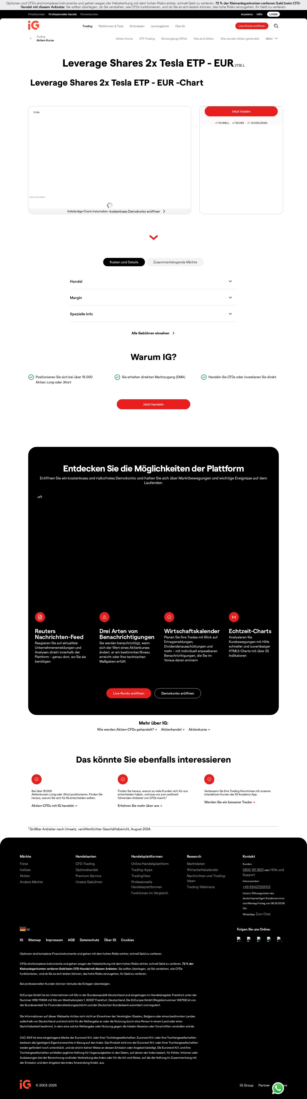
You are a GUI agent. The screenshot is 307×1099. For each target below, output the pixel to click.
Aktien (25, 876)
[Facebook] (259, 939)
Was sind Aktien (204, 38)
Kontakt (249, 856)
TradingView (140, 876)
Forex (24, 864)
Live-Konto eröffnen (252, 26)
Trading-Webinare (201, 887)
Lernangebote (160, 26)
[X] (249, 939)
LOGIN (273, 14)
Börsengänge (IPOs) (174, 38)
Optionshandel (87, 870)
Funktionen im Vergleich (149, 893)
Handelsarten (86, 856)
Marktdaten (196, 864)
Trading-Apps (141, 870)
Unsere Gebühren (89, 882)
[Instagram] (279, 939)
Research (194, 856)
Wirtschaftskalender (202, 870)
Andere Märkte (31, 882)
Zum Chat (263, 914)
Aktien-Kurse (124, 38)
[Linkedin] (239, 939)
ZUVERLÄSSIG (258, 122)
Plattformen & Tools (111, 26)
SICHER (239, 122)
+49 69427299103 (256, 887)
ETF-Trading (147, 38)
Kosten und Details (124, 262)
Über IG (180, 26)
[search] (276, 26)
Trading (87, 26)
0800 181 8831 (253, 870)
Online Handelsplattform (150, 864)
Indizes (25, 870)
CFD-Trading (85, 864)
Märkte (25, 856)
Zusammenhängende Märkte (175, 262)
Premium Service (88, 876)
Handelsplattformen (146, 856)
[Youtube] (269, 939)
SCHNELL (223, 122)
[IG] (33, 26)
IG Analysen (137, 26)
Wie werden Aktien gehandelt (240, 38)
